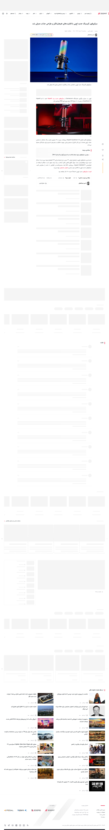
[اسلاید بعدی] (2, 170)
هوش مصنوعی (64, 168)
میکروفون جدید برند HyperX (56, 99)
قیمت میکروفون (87, 172)
